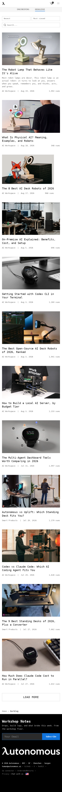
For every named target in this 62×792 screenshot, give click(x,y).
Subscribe (51, 736)
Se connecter (8, 771)
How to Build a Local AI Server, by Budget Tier (29, 405)
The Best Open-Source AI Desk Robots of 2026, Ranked (29, 350)
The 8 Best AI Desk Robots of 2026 (28, 188)
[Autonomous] (3, 3)
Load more (31, 697)
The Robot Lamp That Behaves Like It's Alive (27, 71)
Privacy (5, 774)
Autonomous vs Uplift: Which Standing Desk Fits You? (30, 514)
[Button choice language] (27, 774)
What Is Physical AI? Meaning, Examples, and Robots (25, 139)
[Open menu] (58, 3)
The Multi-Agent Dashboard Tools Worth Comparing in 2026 (26, 459)
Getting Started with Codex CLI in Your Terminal (28, 295)
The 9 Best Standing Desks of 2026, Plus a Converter (29, 623)
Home (4, 711)
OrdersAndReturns (25, 771)
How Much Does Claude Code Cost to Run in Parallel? (28, 677)
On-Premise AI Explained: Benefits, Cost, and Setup (29, 241)
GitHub (27, 766)
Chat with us (17, 774)
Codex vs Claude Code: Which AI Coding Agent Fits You (25, 568)
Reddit (41, 766)
